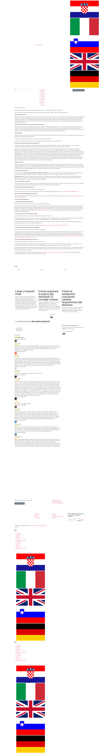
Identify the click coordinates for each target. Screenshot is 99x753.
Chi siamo (43, 89)
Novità (42, 95)
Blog (18, 269)
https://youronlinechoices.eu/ (21, 197)
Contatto (42, 96)
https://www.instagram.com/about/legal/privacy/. (25, 237)
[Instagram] (19, 506)
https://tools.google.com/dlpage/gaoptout (69, 191)
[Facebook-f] (16, 506)
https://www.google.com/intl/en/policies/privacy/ (53, 252)
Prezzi (42, 92)
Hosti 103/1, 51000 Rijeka (55, 45)
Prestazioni (43, 91)
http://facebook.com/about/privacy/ (42, 210)
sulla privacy (79, 520)
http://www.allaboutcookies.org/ (77, 195)
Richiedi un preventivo (21, 540)
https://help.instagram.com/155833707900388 (72, 235)
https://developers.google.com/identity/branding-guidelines (55, 225)
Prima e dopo (43, 94)
